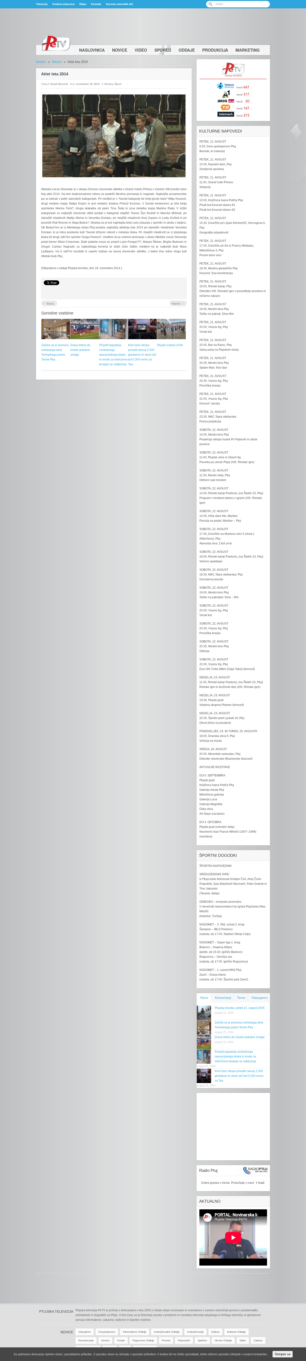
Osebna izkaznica (63, 4)
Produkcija (215, 50)
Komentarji (223, 998)
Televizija (42, 4)
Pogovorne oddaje (143, 1340)
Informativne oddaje (134, 1331)
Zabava (258, 1340)
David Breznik (59, 84)
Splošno (202, 1340)
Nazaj (49, 303)
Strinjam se (282, 1354)
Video (141, 50)
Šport (118, 84)
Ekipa (82, 4)
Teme (241, 998)
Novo (204, 998)
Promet (166, 1340)
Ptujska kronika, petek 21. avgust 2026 (240, 1008)
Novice (119, 50)
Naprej (177, 303)
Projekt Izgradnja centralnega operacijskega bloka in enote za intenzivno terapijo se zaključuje (113, 354)
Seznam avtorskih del (119, 4)
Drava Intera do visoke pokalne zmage (80, 349)
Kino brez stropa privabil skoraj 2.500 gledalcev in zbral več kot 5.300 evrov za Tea (142, 354)
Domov (41, 62)
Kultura (215, 1331)
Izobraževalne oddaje (167, 1331)
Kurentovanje (86, 1340)
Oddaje (187, 50)
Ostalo (121, 1340)
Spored (162, 50)
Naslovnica (92, 50)
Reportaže (184, 1340)
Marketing (247, 50)
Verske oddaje (223, 1340)
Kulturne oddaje (236, 1331)
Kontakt (96, 4)
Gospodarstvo (106, 1331)
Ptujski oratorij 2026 (170, 345)
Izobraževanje (195, 1331)
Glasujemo (259, 998)
